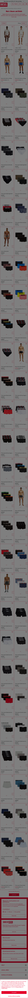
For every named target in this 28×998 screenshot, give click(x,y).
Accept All (14, 992)
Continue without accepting (14, 996)
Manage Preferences (5, 986)
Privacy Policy (18, 986)
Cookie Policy (4, 988)
